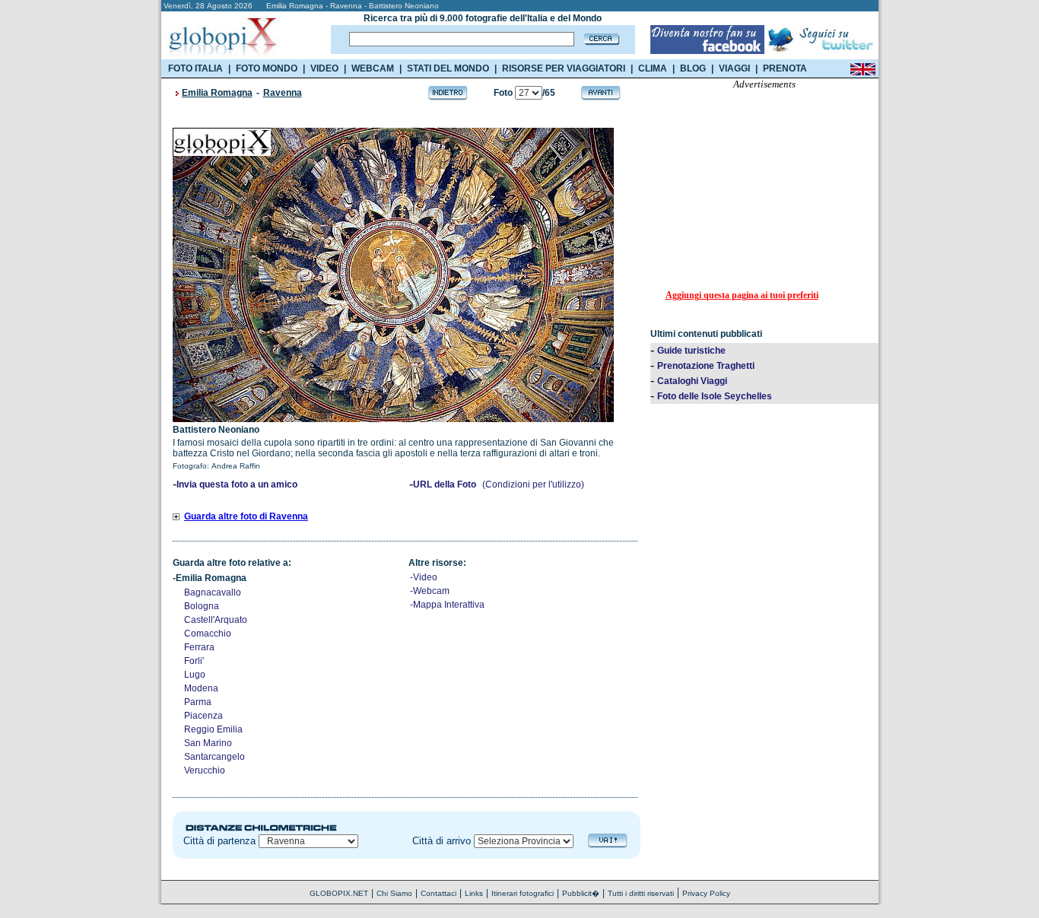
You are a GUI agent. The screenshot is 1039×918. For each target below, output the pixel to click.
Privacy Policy (706, 893)
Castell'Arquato (215, 620)
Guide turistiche (691, 350)
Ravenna (282, 92)
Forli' (194, 661)
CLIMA (652, 68)
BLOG (693, 68)
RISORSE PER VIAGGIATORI (563, 68)
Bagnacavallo (212, 592)
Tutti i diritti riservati (641, 893)
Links (474, 893)
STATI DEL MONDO (448, 68)
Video (425, 577)
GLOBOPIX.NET (339, 893)
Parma (197, 702)
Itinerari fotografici (522, 893)
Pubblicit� (580, 893)
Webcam (431, 591)
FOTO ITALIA (195, 68)
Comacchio (207, 633)
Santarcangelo (214, 756)
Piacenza (203, 715)
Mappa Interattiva (449, 604)
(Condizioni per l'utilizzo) (533, 484)
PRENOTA (785, 68)
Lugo (194, 674)
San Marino (208, 743)
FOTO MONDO (266, 68)
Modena (201, 688)
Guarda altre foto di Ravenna (246, 516)
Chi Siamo (394, 893)
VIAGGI (734, 68)
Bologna (201, 606)
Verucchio (204, 770)
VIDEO (324, 68)
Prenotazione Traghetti (706, 366)
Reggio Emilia (213, 729)
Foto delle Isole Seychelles (714, 396)
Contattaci (438, 893)
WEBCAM (372, 68)
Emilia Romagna (217, 92)
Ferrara (199, 647)
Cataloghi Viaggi (692, 381)
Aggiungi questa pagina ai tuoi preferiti (742, 295)
